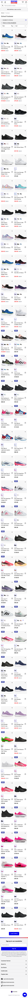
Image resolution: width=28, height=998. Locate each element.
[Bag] (25, 2)
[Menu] (2, 2)
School (2, 13)
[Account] (5, 2)
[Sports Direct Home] (13, 2)
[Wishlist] (21, 2)
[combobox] (13, 5)
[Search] (2, 5)
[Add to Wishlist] (11, 30)
